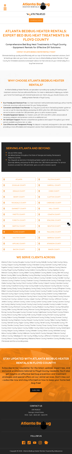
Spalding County (54, 220)
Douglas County (19, 185)
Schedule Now (36, 20)
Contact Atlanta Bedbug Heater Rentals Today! (36, 52)
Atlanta (19, 179)
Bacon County (19, 249)
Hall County (54, 209)
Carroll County (54, 185)
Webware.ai (58, 451)
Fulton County (54, 179)
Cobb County (54, 191)
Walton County (19, 238)
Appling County (18, 243)
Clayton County (54, 197)
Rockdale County (19, 203)
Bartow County (19, 226)
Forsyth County (19, 220)
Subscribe (36, 390)
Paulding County (54, 232)
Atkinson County (54, 243)
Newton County (54, 226)
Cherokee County (54, 203)
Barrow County (54, 238)
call (42, 112)
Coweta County (54, 214)
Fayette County (19, 214)
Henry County (19, 197)
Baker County (54, 249)
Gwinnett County (19, 209)
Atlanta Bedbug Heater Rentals (34, 451)
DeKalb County (19, 191)
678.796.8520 (38, 14)
